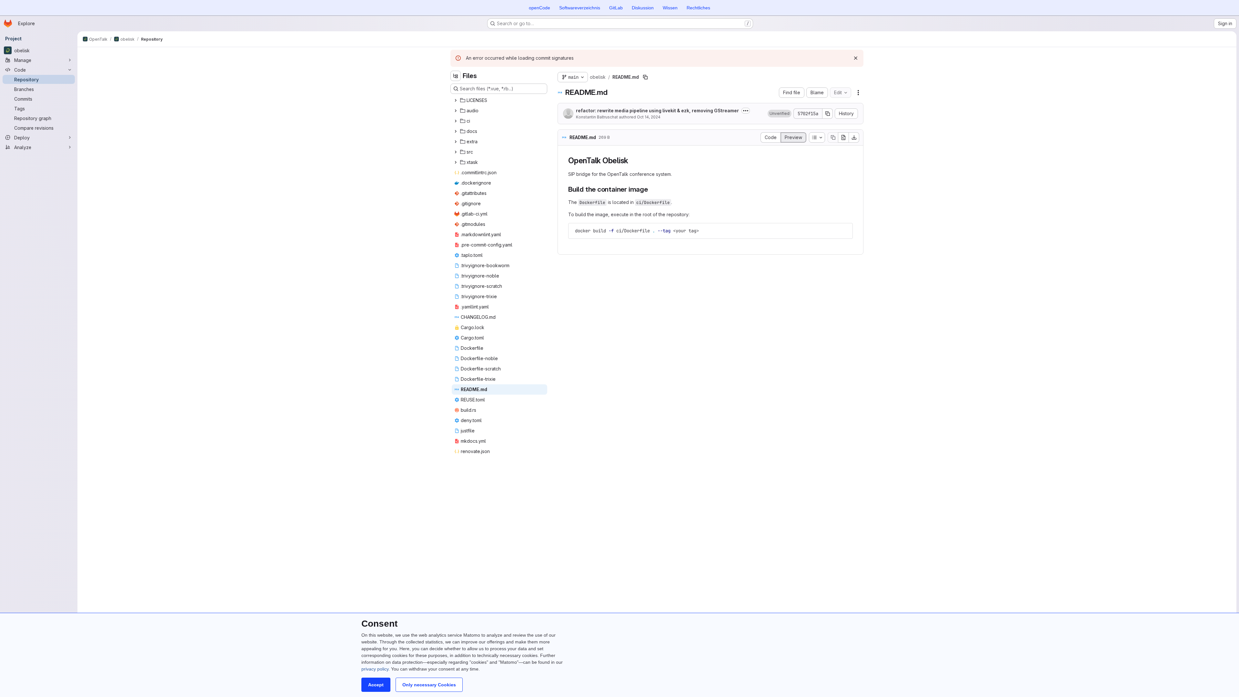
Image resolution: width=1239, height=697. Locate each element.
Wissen (670, 7)
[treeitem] (499, 100)
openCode (539, 7)
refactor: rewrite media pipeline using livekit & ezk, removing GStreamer (657, 110)
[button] (779, 113)
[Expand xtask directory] (455, 162)
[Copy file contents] (833, 137)
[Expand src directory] (455, 152)
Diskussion (643, 7)
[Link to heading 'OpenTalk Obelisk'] (632, 160)
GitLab (616, 7)
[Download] (854, 137)
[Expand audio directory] (455, 111)
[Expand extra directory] (455, 142)
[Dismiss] (856, 58)
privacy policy (374, 669)
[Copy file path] (645, 77)
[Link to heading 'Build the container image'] (651, 189)
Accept (376, 684)
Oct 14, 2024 (648, 117)
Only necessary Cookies (429, 684)
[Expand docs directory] (455, 131)
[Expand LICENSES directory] (455, 100)
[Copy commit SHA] (827, 113)
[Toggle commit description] (745, 111)
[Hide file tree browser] (455, 76)
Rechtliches (698, 7)
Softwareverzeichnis (579, 7)
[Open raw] (843, 137)
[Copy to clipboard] (845, 231)
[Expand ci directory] (455, 121)
